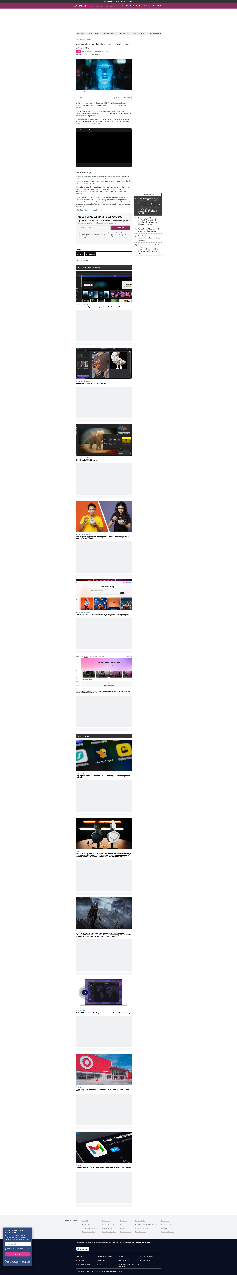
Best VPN (85, 1221)
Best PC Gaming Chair (109, 1232)
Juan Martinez (87, 51)
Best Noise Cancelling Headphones (146, 1224)
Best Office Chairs (140, 1232)
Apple (86, 177)
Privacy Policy (24, 1261)
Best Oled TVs (124, 1228)
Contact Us (121, 1256)
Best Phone (123, 1221)
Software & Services (85, 39)
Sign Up (17, 1254)
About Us (79, 1256)
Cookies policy (101, 1260)
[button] (160, 6)
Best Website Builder (88, 1232)
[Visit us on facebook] (130, 6)
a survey (115, 111)
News (78, 51)
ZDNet (88, 111)
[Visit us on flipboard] (139, 6)
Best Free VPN (86, 1224)
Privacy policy (80, 1260)
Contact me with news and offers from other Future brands (18, 1249)
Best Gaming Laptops (109, 1224)
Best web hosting (139, 33)
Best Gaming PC (107, 1228)
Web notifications (145, 1260)
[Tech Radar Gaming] (129, 1)
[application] (104, 147)
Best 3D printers (109, 33)
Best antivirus (124, 33)
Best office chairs (93, 33)
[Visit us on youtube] (136, 6)
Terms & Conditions (16, 1262)
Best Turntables (140, 1221)
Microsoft (79, 105)
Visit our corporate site (143, 1243)
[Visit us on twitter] (133, 6)
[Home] (108, 1)
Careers (99, 1264)
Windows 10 (96, 191)
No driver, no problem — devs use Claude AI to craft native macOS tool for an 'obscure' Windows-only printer (148, 221)
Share (80, 97)
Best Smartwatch (125, 1232)
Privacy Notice (86, 234)
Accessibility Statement (83, 1264)
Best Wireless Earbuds (142, 1228)
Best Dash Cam (166, 1224)
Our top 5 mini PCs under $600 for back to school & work (148, 230)
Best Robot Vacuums (167, 1232)
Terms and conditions (146, 1256)
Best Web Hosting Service (90, 1228)
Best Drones (165, 1228)
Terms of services (101, 233)
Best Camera (165, 1221)
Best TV (122, 1224)
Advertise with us (123, 1260)
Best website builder (156, 33)
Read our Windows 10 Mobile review (89, 210)
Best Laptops (106, 1221)
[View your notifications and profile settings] (154, 6)
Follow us (118, 97)
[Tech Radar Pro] (120, 1)
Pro (77, 39)
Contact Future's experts (104, 1256)
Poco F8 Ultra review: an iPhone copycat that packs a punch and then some (149, 238)
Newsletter (128, 97)
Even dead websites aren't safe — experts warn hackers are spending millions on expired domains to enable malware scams (148, 249)
